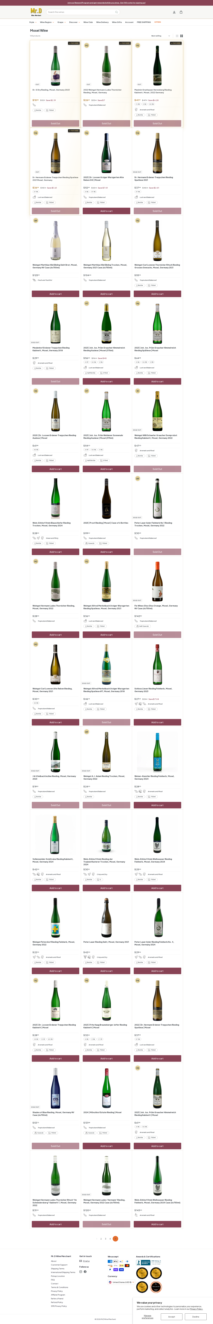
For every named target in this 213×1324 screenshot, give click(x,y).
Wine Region (46, 22)
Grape (60, 22)
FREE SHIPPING (144, 22)
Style (32, 22)
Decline (195, 1316)
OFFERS (157, 22)
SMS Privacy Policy (59, 1306)
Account (129, 22)
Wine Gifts (117, 22)
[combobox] (83, 12)
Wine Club (88, 22)
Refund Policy (57, 1302)
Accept (171, 1316)
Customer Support (59, 1264)
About (53, 1261)
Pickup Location (58, 1276)
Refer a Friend (57, 1298)
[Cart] (181, 12)
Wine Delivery (102, 22)
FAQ (53, 1280)
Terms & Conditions (59, 1287)
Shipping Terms (57, 1268)
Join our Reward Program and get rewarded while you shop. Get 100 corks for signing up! (106, 3)
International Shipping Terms (63, 1272)
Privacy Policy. (196, 1309)
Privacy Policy (57, 1291)
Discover (73, 22)
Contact (54, 1283)
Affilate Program (58, 1295)
